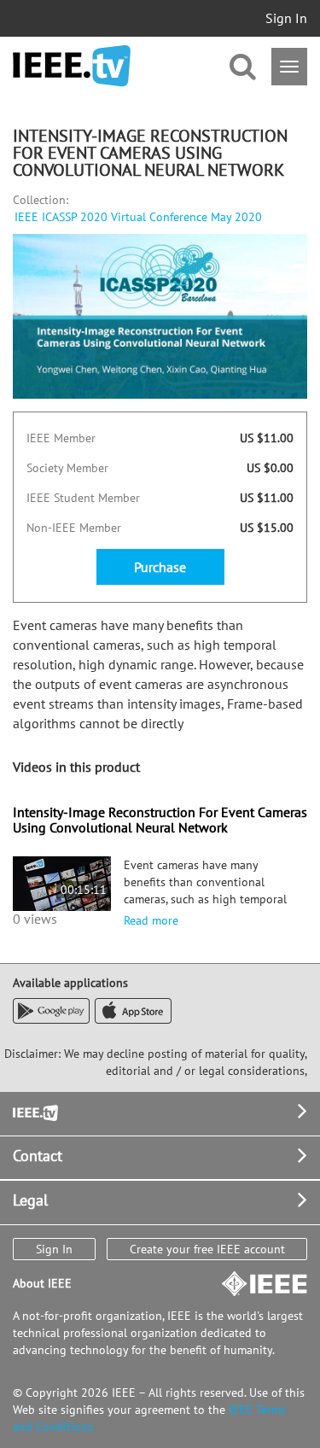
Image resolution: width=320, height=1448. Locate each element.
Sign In (286, 17)
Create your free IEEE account (207, 1249)
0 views (35, 918)
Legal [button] (30, 1200)
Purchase (160, 566)
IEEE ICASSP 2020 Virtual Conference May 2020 (138, 217)
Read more (151, 920)
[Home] (72, 66)
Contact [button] (37, 1155)
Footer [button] (34, 1111)
